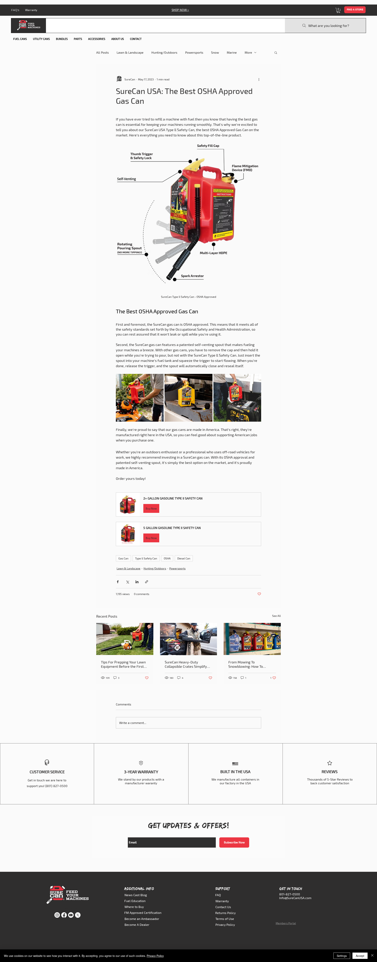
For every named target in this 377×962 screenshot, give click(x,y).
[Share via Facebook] (118, 582)
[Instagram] (57, 915)
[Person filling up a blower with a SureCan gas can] (124, 639)
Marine (232, 52)
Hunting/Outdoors (164, 52)
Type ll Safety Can (146, 558)
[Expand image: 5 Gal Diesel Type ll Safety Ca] (207, 379)
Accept (360, 956)
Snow (215, 52)
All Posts (102, 52)
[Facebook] (64, 915)
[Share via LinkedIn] (137, 582)
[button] (338, 10)
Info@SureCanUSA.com (295, 898)
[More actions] (258, 79)
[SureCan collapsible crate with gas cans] (188, 639)
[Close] (372, 956)
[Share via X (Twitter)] (127, 582)
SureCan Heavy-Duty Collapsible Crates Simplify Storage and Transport (186, 664)
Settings (342, 956)
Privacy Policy (155, 956)
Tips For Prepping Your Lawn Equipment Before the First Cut (123, 664)
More (248, 52)
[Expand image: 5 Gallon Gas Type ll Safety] (158, 379)
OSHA (167, 558)
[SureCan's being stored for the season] (252, 639)
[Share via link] (146, 582)
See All (276, 615)
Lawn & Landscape (130, 52)
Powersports (194, 52)
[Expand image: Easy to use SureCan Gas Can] (256, 379)
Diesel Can (183, 558)
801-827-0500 (289, 894)
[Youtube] (71, 915)
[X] (78, 915)
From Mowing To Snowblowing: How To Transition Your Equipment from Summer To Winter (249, 664)
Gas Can (123, 558)
